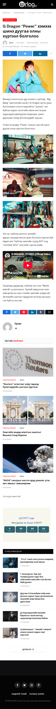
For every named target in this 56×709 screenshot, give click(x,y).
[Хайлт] (51, 4)
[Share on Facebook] (10, 53)
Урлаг (11, 43)
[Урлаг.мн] (28, 4)
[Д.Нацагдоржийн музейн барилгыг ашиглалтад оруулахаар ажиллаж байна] (10, 616)
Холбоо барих (36, 694)
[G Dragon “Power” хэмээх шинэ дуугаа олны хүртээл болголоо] (28, 76)
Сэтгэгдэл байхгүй (12, 47)
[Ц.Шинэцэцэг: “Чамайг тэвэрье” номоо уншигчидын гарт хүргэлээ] (10, 633)
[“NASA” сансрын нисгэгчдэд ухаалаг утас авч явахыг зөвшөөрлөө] (28, 458)
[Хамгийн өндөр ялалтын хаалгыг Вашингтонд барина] (28, 410)
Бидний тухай (19, 694)
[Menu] (4, 4)
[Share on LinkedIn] (40, 53)
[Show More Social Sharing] (50, 53)
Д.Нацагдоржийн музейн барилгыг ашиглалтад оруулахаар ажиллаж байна (34, 615)
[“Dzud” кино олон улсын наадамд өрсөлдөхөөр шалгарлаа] (10, 563)
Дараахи (26, 649)
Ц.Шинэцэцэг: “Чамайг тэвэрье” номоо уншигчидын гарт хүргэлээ (36, 632)
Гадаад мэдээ (10, 20)
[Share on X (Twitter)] (25, 53)
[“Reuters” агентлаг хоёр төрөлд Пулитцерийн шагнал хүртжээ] (28, 362)
